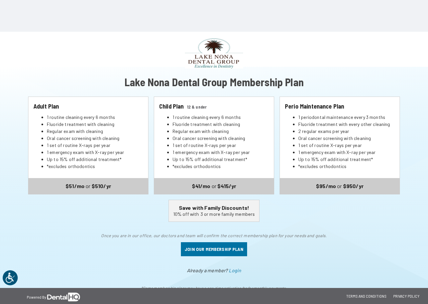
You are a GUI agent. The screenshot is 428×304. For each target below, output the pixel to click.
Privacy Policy (406, 296)
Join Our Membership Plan (214, 249)
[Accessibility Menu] (10, 277)
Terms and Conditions (366, 296)
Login (235, 270)
